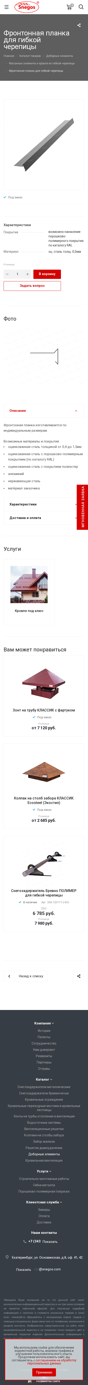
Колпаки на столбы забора (44, 1135)
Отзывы (44, 1068)
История (44, 1031)
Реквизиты (44, 1056)
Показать (50, 1241)
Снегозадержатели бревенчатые (44, 1093)
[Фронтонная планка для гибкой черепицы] (44, 144)
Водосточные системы (44, 1122)
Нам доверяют (44, 1049)
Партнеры (44, 1062)
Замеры (44, 1209)
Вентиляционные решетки (44, 1129)
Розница (9, 264)
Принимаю (44, 1372)
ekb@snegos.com (47, 1269)
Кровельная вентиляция (44, 1160)
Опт (44, 908)
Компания (42, 1023)
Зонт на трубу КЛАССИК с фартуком (44, 710)
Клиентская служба (42, 1202)
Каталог (42, 1079)
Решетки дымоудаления (44, 1148)
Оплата (44, 1216)
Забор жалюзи (44, 1141)
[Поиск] (81, 7)
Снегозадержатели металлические (44, 1087)
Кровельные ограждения (44, 1099)
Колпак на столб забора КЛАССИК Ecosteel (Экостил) (44, 800)
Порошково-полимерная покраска (44, 1191)
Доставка (44, 1222)
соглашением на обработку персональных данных (51, 1361)
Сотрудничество (44, 1043)
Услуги (42, 1171)
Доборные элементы (44, 1154)
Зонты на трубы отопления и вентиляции (44, 1116)
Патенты (44, 1037)
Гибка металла (44, 1185)
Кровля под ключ (29, 611)
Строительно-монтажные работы (44, 1179)
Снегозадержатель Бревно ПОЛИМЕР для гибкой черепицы (43, 893)
